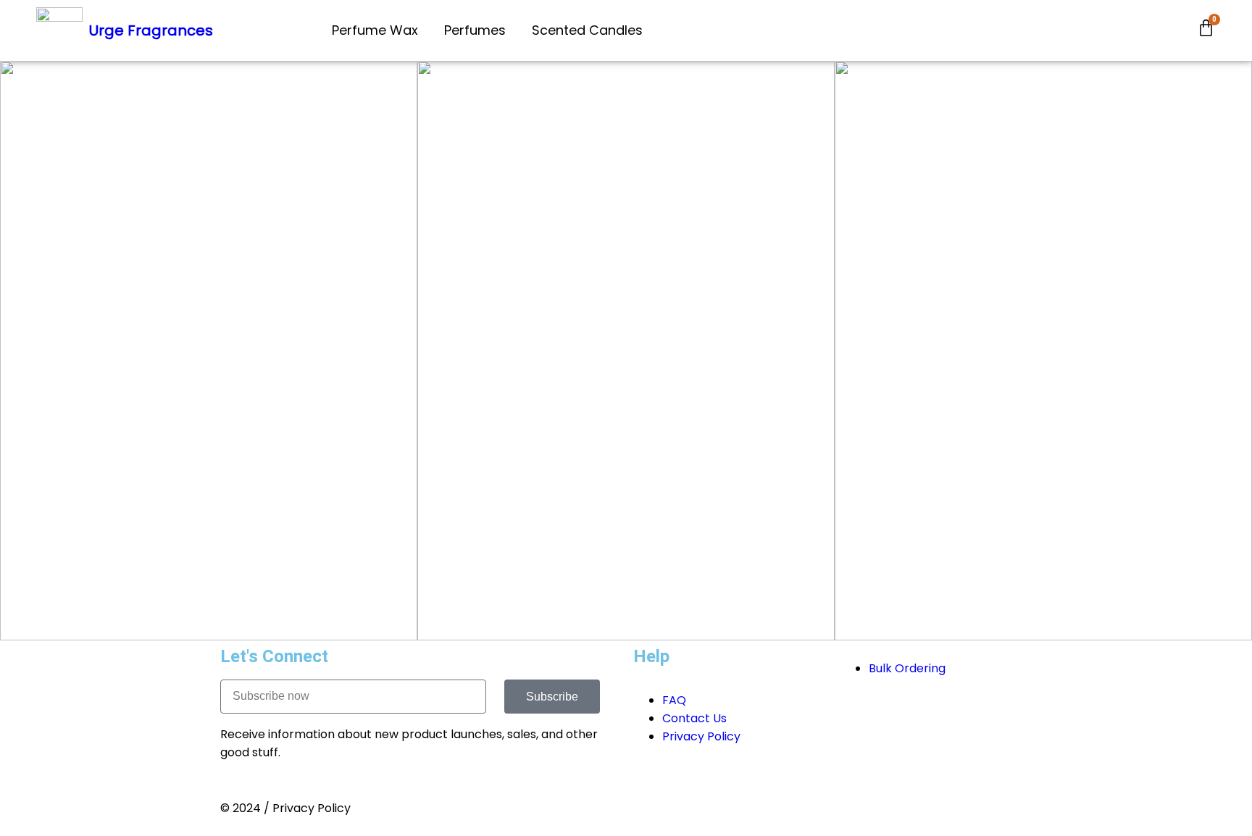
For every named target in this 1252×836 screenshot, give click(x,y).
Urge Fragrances (151, 30)
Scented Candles (587, 30)
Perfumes (475, 30)
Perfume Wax (375, 30)
